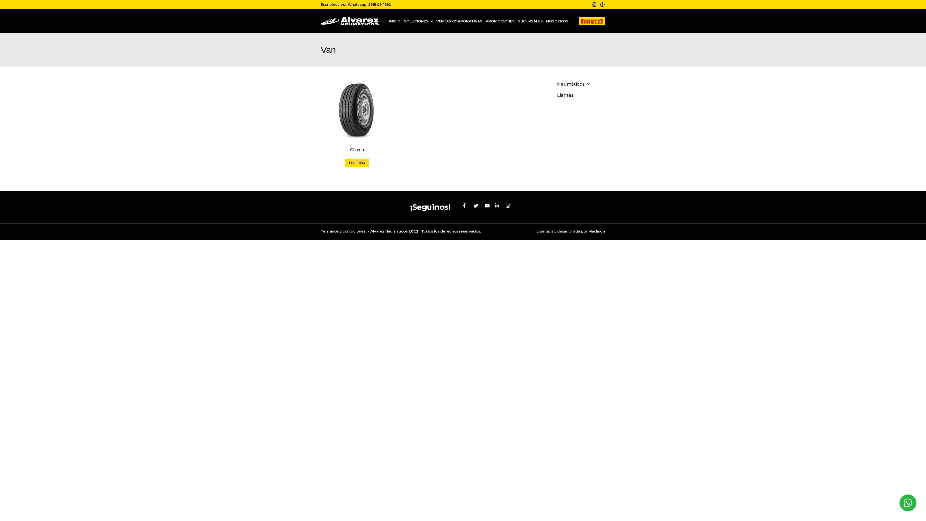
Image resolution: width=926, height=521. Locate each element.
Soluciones (416, 21)
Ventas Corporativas (459, 21)
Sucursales (530, 21)
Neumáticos (571, 84)
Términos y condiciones (343, 231)
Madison (596, 231)
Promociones (500, 21)
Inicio (395, 21)
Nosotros (557, 21)
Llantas (565, 95)
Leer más (357, 163)
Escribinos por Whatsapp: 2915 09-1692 (356, 4)
